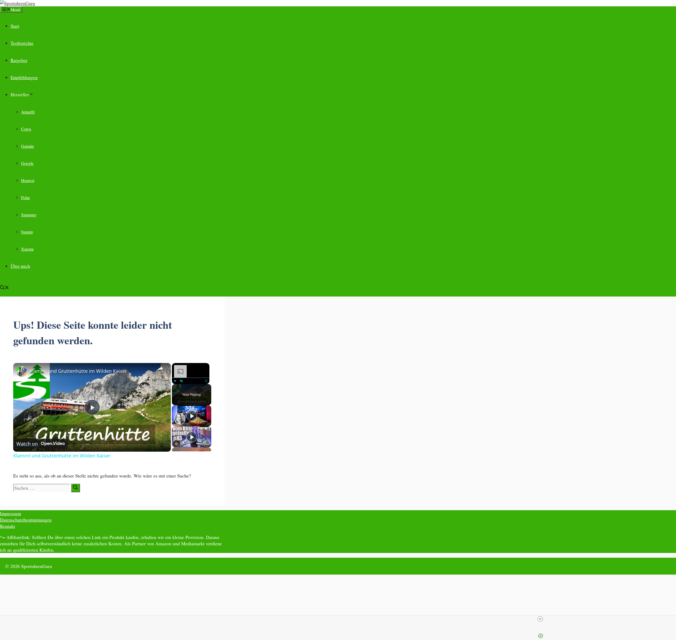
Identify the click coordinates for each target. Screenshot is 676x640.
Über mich (20, 266)
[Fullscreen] (206, 381)
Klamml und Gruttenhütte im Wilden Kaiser (78, 371)
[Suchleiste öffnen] (4, 288)
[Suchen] (75, 488)
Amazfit (28, 111)
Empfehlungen (24, 77)
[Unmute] (181, 381)
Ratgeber (19, 60)
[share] (160, 368)
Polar (25, 197)
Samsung (28, 214)
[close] (540, 619)
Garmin (27, 146)
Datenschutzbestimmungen (25, 520)
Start (15, 26)
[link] (21, 371)
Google (27, 163)
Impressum (10, 513)
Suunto (27, 232)
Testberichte (22, 43)
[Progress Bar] (190, 377)
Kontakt (7, 526)
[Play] (175, 381)
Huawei (27, 180)
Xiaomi (27, 249)
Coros (26, 129)
